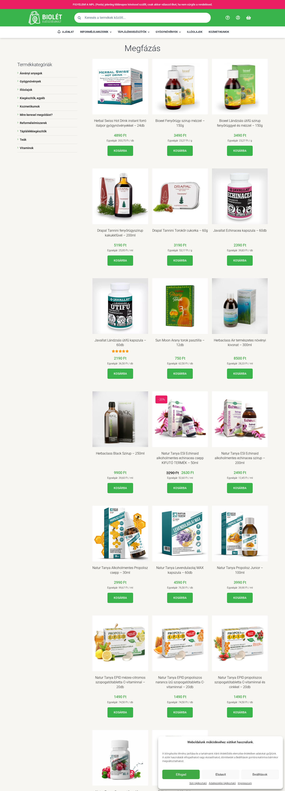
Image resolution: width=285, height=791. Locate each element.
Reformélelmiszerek (33, 123)
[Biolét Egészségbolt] (45, 13)
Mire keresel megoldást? (36, 114)
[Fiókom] (238, 17)
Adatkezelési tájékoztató (222, 783)
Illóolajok (26, 89)
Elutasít (221, 774)
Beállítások (259, 774)
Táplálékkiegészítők (33, 131)
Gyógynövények (30, 81)
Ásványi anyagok (31, 73)
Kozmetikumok (30, 106)
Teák (23, 139)
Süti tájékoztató (198, 783)
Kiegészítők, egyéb (32, 98)
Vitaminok (26, 148)
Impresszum (245, 783)
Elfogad (181, 774)
